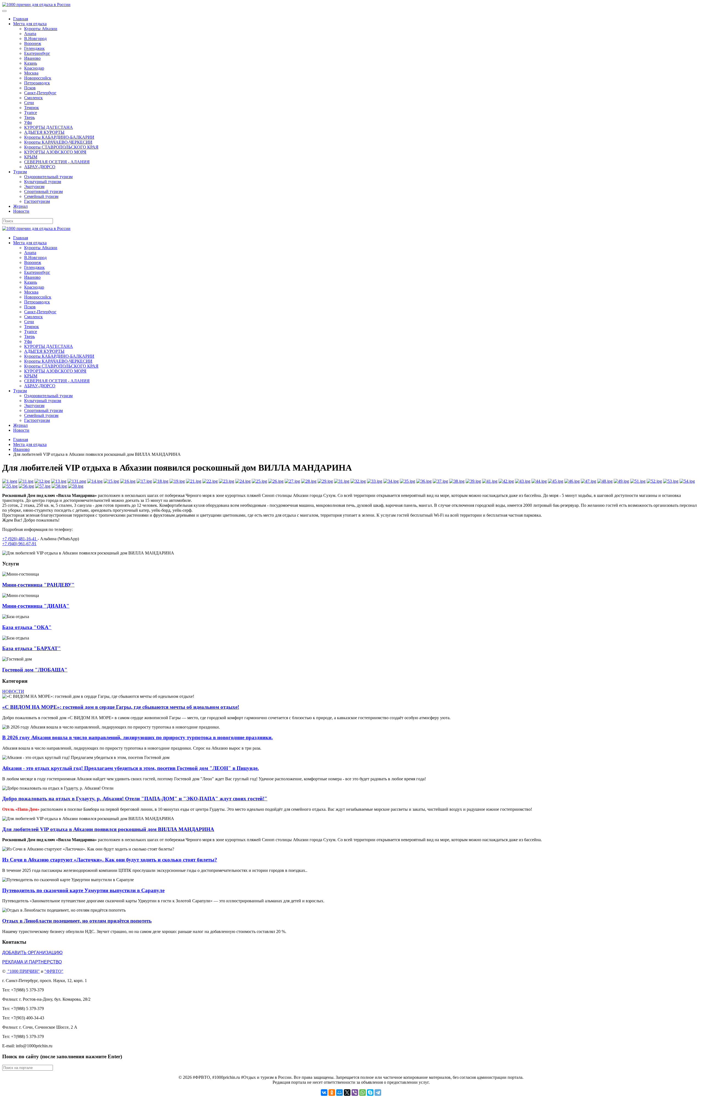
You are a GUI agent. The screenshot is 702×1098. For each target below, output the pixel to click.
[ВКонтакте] (324, 1092)
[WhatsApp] (362, 1092)
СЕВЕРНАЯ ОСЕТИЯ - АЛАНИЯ (57, 162)
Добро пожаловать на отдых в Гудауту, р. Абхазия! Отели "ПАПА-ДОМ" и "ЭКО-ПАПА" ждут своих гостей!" (134, 798)
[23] (226, 481)
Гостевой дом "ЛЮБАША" (34, 670)
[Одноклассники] (332, 1092)
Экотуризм (34, 186)
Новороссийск (37, 78)
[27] (292, 481)
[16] (127, 481)
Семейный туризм (41, 196)
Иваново (32, 58)
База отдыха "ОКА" (27, 627)
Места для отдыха (30, 23)
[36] (424, 481)
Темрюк (31, 107)
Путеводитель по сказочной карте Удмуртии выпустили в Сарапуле (83, 890)
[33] (374, 481)
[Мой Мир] (339, 1092)
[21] (193, 481)
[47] (588, 481)
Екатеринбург (37, 53)
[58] (59, 486)
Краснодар (34, 68)
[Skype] (370, 1092)
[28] (308, 481)
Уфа (28, 122)
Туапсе (30, 112)
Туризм (20, 171)
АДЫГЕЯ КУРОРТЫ (44, 132)
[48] (605, 481)
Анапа (30, 33)
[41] (489, 481)
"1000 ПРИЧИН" (24, 971)
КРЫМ (30, 157)
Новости (21, 211)
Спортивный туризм (43, 191)
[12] (42, 481)
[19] (177, 481)
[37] (440, 481)
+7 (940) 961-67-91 (19, 543)
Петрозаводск (37, 83)
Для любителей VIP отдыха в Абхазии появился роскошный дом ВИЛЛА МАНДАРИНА (108, 829)
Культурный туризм (42, 181)
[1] (9, 481)
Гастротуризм (37, 201)
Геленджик (34, 48)
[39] (473, 481)
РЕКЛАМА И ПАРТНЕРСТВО (32, 962)
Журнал (20, 206)
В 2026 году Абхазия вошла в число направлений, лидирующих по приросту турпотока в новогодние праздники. (137, 737)
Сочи (29, 102)
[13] (58, 481)
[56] (26, 486)
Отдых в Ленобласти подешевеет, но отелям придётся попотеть (77, 921)
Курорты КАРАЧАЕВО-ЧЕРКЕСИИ (58, 142)
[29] (325, 481)
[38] (457, 481)
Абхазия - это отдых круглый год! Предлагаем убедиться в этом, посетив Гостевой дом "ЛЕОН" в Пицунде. (130, 768)
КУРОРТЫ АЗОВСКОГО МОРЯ (55, 152)
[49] (621, 481)
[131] (76, 481)
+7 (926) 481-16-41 (20, 538)
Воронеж (32, 43)
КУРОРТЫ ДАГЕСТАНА (48, 127)
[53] (670, 481)
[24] (243, 481)
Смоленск (33, 97)
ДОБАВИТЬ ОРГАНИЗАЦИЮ (32, 952)
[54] (687, 481)
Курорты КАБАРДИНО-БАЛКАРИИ (59, 137)
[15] (111, 481)
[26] (276, 481)
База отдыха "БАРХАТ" (31, 648)
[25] (259, 481)
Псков (30, 88)
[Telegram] (378, 1092)
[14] (95, 481)
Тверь (29, 117)
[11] (25, 481)
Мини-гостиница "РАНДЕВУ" (38, 585)
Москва (31, 73)
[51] (638, 481)
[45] (555, 481)
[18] (160, 481)
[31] (341, 481)
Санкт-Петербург (40, 92)
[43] (522, 481)
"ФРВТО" (53, 971)
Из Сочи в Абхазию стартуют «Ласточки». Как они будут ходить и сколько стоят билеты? (109, 860)
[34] (391, 481)
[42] (506, 481)
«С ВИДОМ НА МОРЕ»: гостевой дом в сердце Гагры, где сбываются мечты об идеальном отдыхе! (120, 707)
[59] (75, 486)
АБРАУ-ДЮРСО (39, 166)
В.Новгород (35, 38)
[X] (347, 1092)
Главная (20, 18)
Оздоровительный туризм (48, 176)
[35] (407, 481)
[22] (210, 481)
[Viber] (355, 1092)
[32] (358, 481)
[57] (42, 486)
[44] (539, 481)
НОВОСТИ (13, 691)
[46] (572, 481)
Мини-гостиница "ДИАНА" (35, 606)
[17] (144, 481)
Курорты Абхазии (40, 28)
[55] (10, 486)
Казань (30, 63)
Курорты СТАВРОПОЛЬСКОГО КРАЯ (61, 147)
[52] (654, 481)
